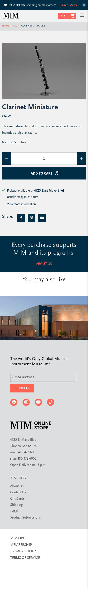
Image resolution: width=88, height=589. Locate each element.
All (15, 26)
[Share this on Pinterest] (31, 218)
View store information (21, 204)
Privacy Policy (23, 551)
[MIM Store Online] (30, 15)
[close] (84, 5)
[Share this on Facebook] (21, 218)
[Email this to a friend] (42, 218)
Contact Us (18, 492)
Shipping (16, 505)
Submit (22, 388)
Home (5, 26)
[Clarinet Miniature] (44, 71)
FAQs (14, 511)
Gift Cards (17, 498)
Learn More (69, 5)
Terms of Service (25, 558)
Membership (21, 545)
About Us (44, 263)
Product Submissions (25, 517)
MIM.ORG (17, 538)
